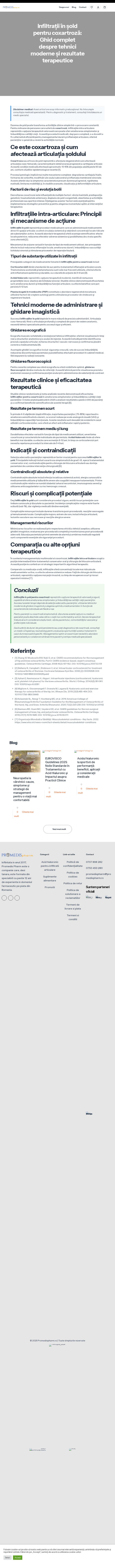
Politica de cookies (73, 874)
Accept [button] (18, 1557)
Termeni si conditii (73, 917)
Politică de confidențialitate (73, 863)
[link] (89, 1000)
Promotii (50, 887)
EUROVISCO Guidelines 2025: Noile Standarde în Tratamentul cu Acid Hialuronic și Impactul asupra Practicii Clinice (57, 769)
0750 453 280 (94, 868)
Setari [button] (7, 1557)
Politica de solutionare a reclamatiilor (72, 894)
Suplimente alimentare (50, 878)
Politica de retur (73, 883)
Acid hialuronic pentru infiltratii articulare (50, 865)
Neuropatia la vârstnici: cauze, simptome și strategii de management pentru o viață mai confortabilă (25, 789)
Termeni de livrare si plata (73, 906)
